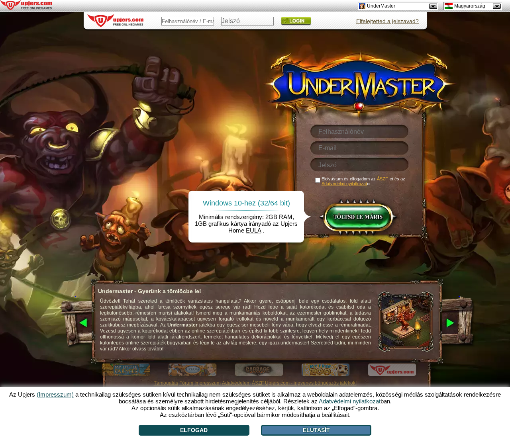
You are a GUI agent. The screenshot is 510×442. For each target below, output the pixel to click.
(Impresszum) (55, 394)
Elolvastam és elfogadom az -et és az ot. (363, 181)
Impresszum (207, 383)
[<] (75, 323)
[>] (459, 323)
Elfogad (194, 430)
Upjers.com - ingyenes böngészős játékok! (311, 383)
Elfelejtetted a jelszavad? (387, 21)
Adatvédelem (236, 383)
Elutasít (316, 430)
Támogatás (166, 383)
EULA (253, 230)
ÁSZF (258, 383)
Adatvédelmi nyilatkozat (344, 183)
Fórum (186, 383)
